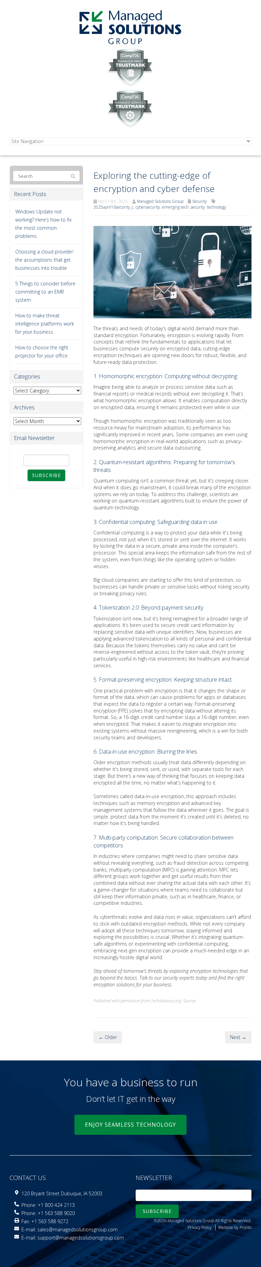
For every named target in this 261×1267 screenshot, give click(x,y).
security (198, 207)
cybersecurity (148, 207)
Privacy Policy (200, 1227)
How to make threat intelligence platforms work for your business (44, 323)
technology (216, 207)
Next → (238, 1037)
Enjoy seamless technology (130, 1124)
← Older (108, 1037)
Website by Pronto (234, 1227)
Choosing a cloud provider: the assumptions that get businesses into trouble (44, 259)
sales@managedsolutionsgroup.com (77, 1229)
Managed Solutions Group (160, 201)
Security (199, 201)
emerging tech (175, 207)
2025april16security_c (113, 207)
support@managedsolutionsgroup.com (80, 1237)
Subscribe (46, 475)
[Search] (73, 176)
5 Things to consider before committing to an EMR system (45, 291)
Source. (189, 1000)
